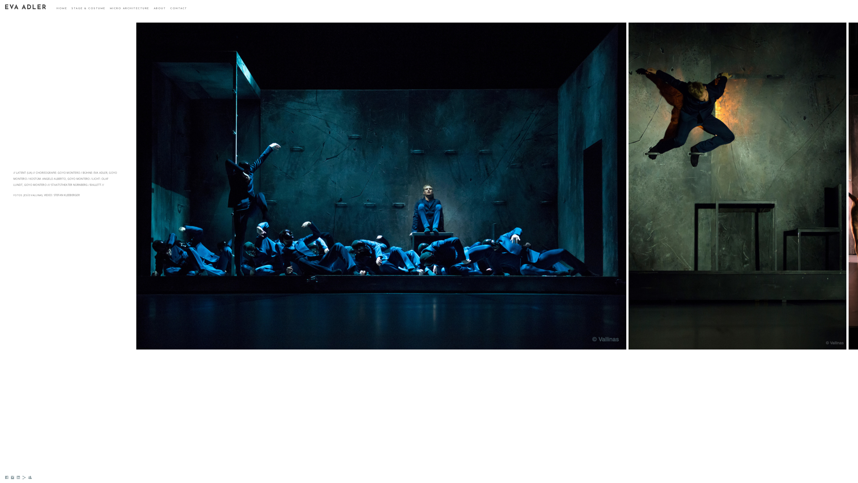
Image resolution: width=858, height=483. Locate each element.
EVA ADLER (25, 7)
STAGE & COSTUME (88, 8)
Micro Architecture (129, 8)
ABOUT (160, 8)
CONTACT (178, 8)
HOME (62, 8)
